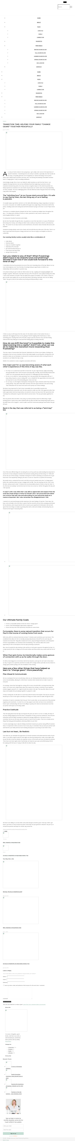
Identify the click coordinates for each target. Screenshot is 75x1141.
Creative (10, 1049)
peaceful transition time (22, 829)
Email (4, 979)
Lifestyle (40, 30)
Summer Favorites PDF (40, 56)
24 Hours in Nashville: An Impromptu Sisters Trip (16, 963)
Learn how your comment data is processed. (34, 1004)
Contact (39, 66)
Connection (40, 37)
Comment (5, 998)
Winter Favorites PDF (40, 49)
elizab (5, 831)
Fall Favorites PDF (40, 52)
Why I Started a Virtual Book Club (12, 927)
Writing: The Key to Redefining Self (12, 891)
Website (5, 982)
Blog (39, 26)
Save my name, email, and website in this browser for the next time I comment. (25, 985)
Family (40, 34)
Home (39, 18)
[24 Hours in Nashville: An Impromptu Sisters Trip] (5, 850)
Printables (39, 45)
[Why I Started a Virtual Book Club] (5, 837)
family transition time (12, 829)
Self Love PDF (40, 63)
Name (5, 976)
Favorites (39, 41)
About (39, 22)
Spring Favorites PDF (40, 59)
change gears (5, 829)
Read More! (8, 1041)
